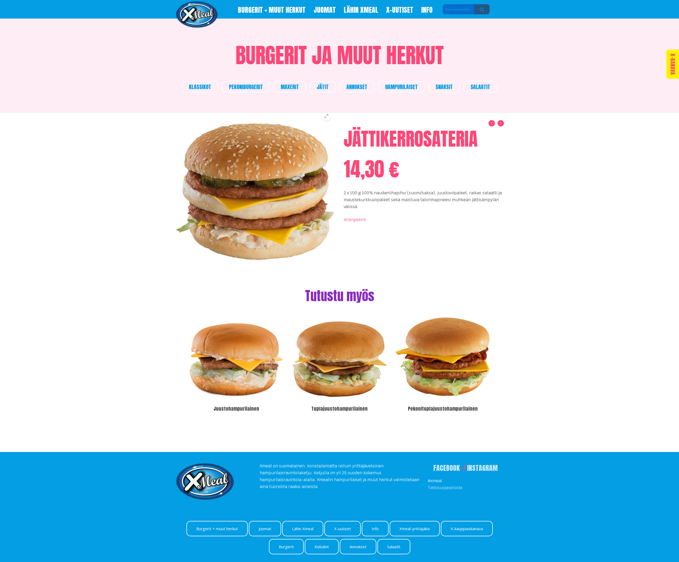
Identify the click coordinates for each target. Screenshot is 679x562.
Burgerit (286, 546)
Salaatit (394, 546)
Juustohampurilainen (236, 408)
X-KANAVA (673, 64)
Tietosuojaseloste (445, 487)
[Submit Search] (482, 9)
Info (375, 528)
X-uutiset (342, 528)
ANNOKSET (356, 87)
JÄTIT (323, 87)
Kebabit (322, 546)
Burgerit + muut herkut (217, 528)
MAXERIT (290, 87)
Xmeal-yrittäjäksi (414, 528)
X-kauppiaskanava (467, 528)
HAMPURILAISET (401, 87)
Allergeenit (355, 219)
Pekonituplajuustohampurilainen (443, 408)
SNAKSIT (444, 87)
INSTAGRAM (482, 468)
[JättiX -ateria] (501, 124)
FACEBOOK (447, 468)
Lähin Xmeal (303, 528)
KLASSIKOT (200, 87)
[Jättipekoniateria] (492, 124)
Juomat (265, 528)
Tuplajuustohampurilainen (339, 408)
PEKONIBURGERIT (246, 87)
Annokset (358, 546)
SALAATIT (480, 87)
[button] (326, 116)
